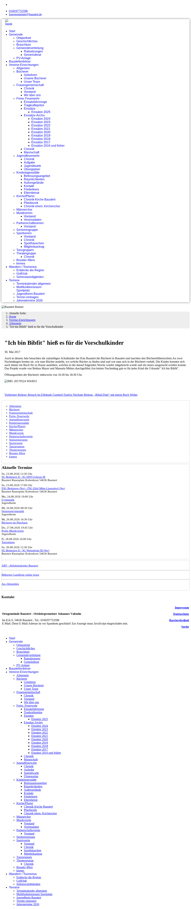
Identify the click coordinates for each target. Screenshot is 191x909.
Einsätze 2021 (40, 128)
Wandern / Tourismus (23, 266)
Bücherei (22, 71)
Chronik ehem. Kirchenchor (42, 206)
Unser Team (32, 81)
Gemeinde (16, 34)
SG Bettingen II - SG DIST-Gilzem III (23, 476)
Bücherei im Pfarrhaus (15, 522)
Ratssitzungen (33, 51)
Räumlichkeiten (34, 179)
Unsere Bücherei (35, 78)
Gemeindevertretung (29, 48)
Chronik (29, 88)
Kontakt (29, 186)
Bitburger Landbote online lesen (20, 574)
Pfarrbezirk (31, 202)
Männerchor (24, 209)
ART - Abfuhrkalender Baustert (20, 565)
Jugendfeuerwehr (28, 155)
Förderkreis (31, 189)
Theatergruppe (26, 253)
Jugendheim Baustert (30, 293)
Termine (14, 280)
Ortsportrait (23, 37)
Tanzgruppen (25, 250)
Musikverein (24, 213)
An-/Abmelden (10, 583)
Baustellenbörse (20, 61)
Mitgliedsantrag (34, 246)
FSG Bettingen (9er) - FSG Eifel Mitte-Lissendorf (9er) (33, 488)
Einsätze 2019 (40, 135)
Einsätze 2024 (40, 118)
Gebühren (30, 74)
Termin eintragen (27, 297)
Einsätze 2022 (40, 125)
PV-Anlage (23, 58)
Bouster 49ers (25, 260)
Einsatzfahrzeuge (35, 101)
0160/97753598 (18, 11)
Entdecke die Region (30, 270)
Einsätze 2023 (40, 122)
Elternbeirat (31, 192)
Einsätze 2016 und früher (48, 145)
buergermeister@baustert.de (25, 14)
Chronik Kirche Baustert (39, 199)
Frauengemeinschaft (30, 85)
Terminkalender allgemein (33, 283)
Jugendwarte (32, 165)
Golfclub (21, 273)
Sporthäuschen (34, 243)
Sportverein (24, 233)
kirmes (20, 263)
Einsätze (29, 108)
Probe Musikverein (13, 530)
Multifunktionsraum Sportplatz (28, 288)
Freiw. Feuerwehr (28, 98)
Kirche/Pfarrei (25, 196)
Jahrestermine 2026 (29, 300)
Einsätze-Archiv (34, 115)
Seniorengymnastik (13, 511)
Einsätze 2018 (40, 138)
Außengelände (34, 182)
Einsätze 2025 (40, 112)
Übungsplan (32, 169)
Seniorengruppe (27, 229)
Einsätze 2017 (40, 142)
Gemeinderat (32, 54)
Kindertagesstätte (28, 172)
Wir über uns (32, 95)
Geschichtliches (26, 41)
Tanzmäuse (8, 542)
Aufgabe (29, 162)
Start (12, 31)
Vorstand (30, 91)
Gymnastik (8, 499)
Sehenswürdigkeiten (30, 276)
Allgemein (23, 68)
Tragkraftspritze (34, 105)
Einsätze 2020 (40, 132)
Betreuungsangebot (37, 175)
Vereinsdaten (32, 219)
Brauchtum (23, 44)
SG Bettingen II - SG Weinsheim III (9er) (25, 550)
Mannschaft (31, 152)
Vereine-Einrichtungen (24, 64)
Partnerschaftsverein (30, 223)
